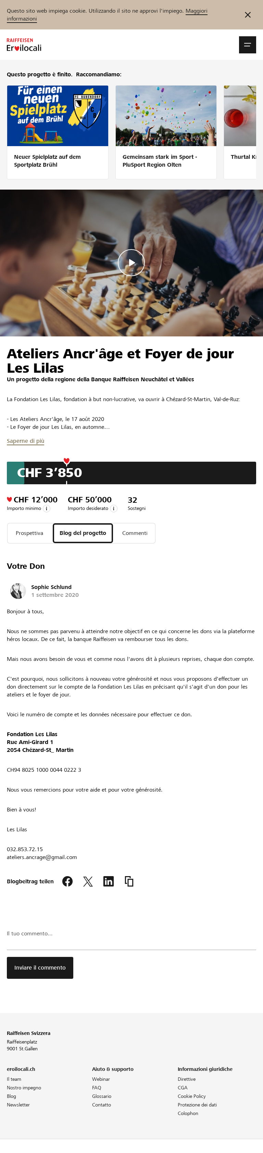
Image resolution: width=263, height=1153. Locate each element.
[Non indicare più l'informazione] (247, 15)
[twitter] (88, 881)
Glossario (101, 1096)
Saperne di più (25, 441)
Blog (11, 1096)
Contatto (101, 1104)
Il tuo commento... (30, 933)
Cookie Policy (192, 1096)
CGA (183, 1087)
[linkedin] (108, 881)
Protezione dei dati (197, 1104)
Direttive (187, 1079)
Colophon (188, 1113)
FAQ (96, 1087)
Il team (14, 1079)
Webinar (101, 1079)
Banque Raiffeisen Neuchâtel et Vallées (142, 379)
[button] (247, 44)
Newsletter (18, 1104)
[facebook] (67, 881)
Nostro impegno (24, 1087)
